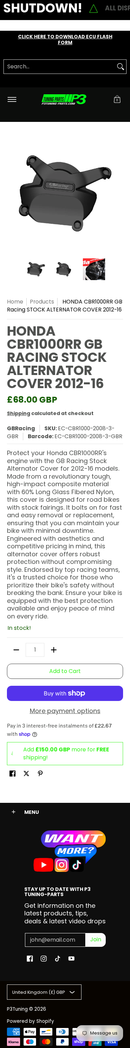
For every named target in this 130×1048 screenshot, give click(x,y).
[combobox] (59, 67)
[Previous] (11, 193)
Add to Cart (65, 671)
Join (95, 939)
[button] (117, 99)
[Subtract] (16, 650)
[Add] (53, 650)
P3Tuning (17, 1009)
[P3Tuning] (63, 99)
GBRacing (21, 428)
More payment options (65, 711)
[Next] (118, 193)
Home (15, 302)
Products (42, 302)
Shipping (18, 413)
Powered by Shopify (30, 1021)
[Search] (120, 67)
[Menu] (11, 99)
